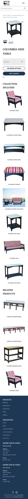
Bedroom (5, 402)
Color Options (6, 435)
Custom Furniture (7, 432)
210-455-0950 (6, 481)
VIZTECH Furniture (19, 497)
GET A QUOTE (14, 73)
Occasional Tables (16, 15)
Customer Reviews (8, 429)
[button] (22, 21)
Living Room (6, 409)
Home (4, 15)
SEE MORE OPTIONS (14, 68)
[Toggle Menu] (23, 3)
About (4, 426)
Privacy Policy (20, 495)
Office (4, 412)
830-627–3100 (6, 460)
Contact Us (6, 438)
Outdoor (9, 15)
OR (3, 77)
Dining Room (6, 405)
